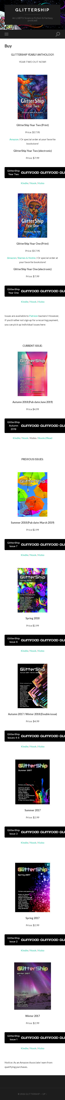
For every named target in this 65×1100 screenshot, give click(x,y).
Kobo (41, 183)
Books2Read (45, 437)
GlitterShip (32, 9)
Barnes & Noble (26, 257)
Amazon (13, 139)
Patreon (33, 315)
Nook (33, 183)
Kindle (24, 183)
